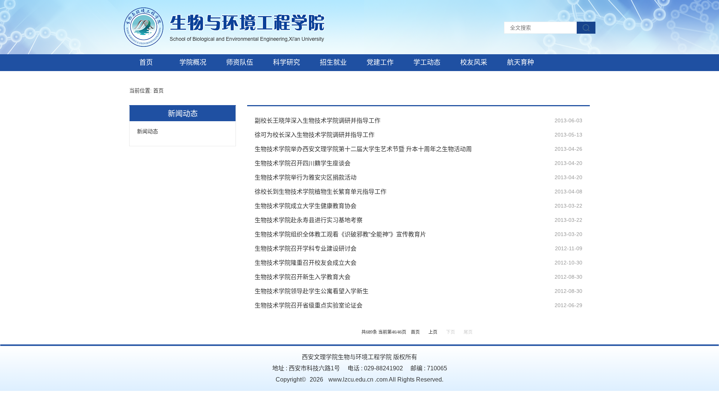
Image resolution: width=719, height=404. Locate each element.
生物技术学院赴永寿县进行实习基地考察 (308, 220)
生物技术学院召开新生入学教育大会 (303, 277)
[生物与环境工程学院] (224, 27)
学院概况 (192, 62)
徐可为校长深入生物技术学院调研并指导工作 (314, 135)
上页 (432, 332)
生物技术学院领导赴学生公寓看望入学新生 (311, 291)
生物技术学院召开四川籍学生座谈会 (303, 163)
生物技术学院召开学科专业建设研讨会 (306, 248)
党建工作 (380, 62)
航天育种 (520, 62)
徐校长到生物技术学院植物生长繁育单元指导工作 (320, 192)
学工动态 (426, 62)
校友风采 (473, 62)
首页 (146, 62)
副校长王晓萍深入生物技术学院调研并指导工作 (317, 120)
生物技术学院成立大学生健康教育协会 (306, 206)
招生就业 (333, 62)
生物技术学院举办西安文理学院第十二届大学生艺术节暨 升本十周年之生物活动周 (363, 149)
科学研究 (286, 62)
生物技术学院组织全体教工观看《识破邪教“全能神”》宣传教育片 (340, 234)
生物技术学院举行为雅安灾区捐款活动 (306, 177)
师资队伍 (239, 62)
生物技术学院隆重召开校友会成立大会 (306, 263)
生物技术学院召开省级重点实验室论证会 (308, 305)
